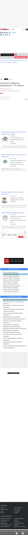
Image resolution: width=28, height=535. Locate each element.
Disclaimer (16, 512)
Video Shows (3, 521)
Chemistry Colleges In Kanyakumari (11, 274)
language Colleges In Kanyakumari (11, 324)
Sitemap (2, 512)
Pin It (10, 79)
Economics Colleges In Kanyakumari (11, 278)
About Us (2, 507)
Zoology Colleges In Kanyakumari (10, 291)
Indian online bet (4, 523)
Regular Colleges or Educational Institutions (11, 60)
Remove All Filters (5, 97)
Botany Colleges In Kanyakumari (10, 272)
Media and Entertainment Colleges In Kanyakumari (14, 328)
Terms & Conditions (18, 507)
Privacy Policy (17, 509)
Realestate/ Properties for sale (20, 526)
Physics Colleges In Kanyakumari (10, 287)
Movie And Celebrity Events (6, 525)
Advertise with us (4, 509)
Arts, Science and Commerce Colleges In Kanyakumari (15, 299)
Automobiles (16, 525)
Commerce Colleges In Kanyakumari (11, 276)
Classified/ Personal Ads (19, 523)
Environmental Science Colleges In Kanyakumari (14, 319)
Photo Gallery (17, 521)
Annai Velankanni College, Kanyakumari (12, 213)
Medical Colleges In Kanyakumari (10, 330)
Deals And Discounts (5, 526)
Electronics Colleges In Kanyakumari (11, 280)
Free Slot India (17, 511)
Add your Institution (21, 57)
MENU (2, 93)
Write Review (13, 136)
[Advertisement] (14, 14)
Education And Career (5, 520)
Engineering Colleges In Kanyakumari (11, 317)
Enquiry (2, 511)
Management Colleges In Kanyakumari (12, 326)
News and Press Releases (6, 518)
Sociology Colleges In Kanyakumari (11, 289)
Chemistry (15, 62)
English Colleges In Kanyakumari (10, 282)
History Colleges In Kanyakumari (10, 283)
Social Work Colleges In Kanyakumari (11, 332)
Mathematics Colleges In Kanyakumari (11, 285)
